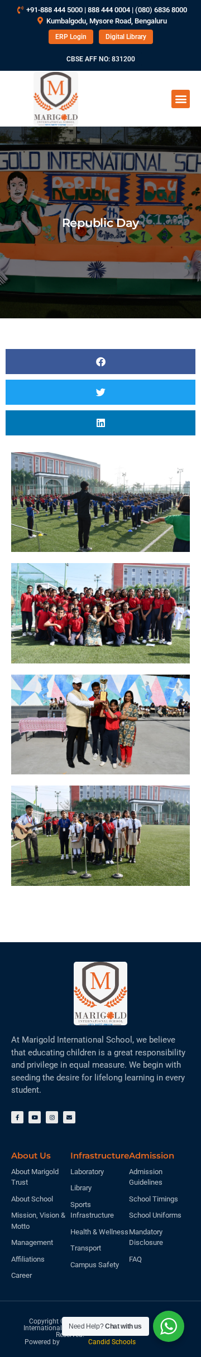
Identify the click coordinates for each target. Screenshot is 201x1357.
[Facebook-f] (17, 1117)
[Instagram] (52, 1117)
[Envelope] (69, 1117)
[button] (180, 99)
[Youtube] (34, 1117)
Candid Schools (112, 1342)
